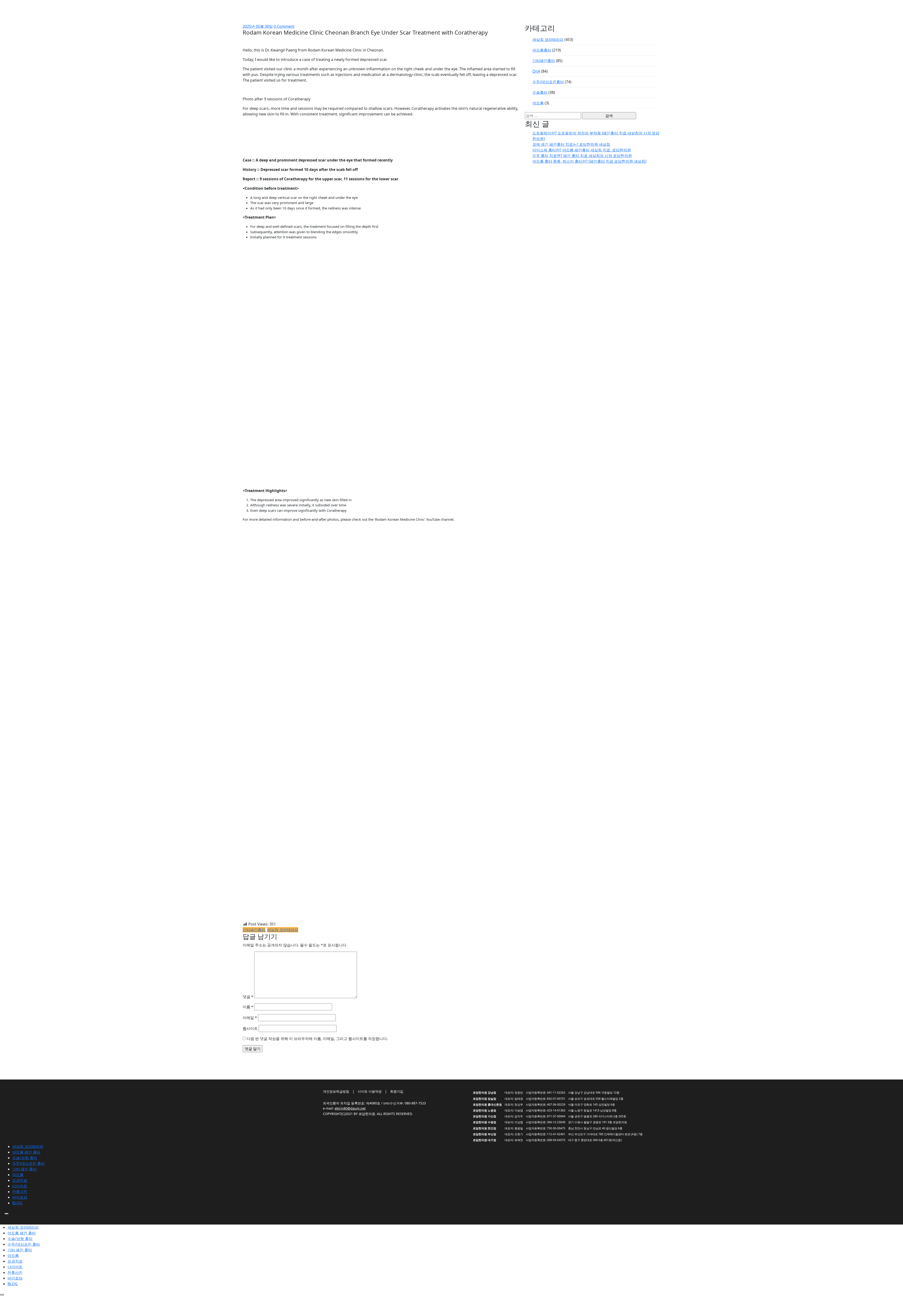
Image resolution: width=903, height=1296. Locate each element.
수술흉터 (539, 92)
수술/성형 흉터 (24, 1157)
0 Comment (284, 26)
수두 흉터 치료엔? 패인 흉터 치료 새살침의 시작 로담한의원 (582, 155)
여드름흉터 (541, 50)
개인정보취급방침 (336, 1091)
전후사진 (19, 1191)
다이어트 (19, 1186)
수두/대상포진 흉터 (28, 1163)
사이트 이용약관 (370, 1091)
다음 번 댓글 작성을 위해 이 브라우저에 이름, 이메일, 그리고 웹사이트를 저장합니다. (317, 1038)
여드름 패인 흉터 (26, 1152)
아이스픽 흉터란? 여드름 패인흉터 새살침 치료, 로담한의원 (581, 150)
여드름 (538, 103)
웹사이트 (250, 1028)
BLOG (17, 1202)
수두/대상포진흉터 (548, 81)
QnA (536, 71)
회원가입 (396, 1091)
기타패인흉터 (254, 929)
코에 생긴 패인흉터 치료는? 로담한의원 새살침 (571, 144)
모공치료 (19, 1180)
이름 (248, 1006)
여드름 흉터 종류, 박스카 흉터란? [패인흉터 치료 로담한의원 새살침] (589, 161)
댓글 (248, 996)
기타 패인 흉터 (24, 1169)
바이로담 (19, 1197)
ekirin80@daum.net (350, 1108)
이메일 (250, 1017)
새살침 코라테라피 (282, 929)
